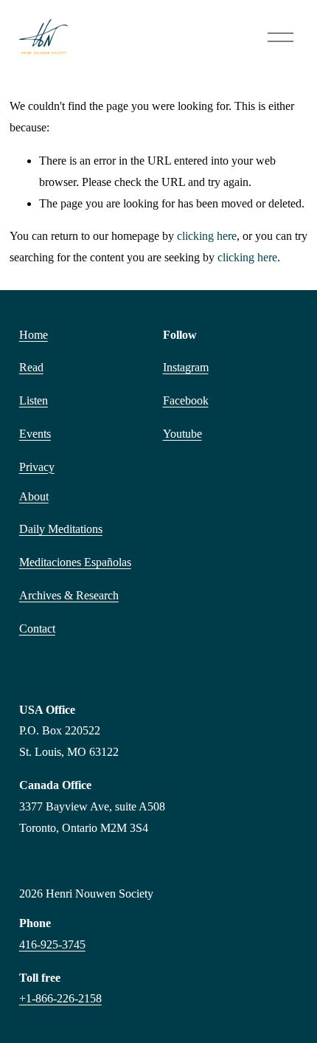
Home (33, 334)
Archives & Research (69, 595)
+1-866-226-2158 (60, 998)
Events (35, 433)
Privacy (37, 467)
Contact (37, 628)
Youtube (182, 433)
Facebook (186, 400)
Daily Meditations (60, 529)
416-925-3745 (52, 944)
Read (31, 367)
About (34, 496)
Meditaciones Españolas (75, 562)
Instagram (186, 367)
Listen (33, 400)
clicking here (207, 236)
